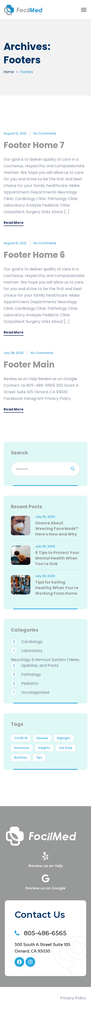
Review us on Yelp (45, 865)
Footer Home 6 (34, 255)
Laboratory (28, 650)
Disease (42, 738)
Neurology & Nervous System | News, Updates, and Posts (45, 662)
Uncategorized (31, 692)
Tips (39, 757)
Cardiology (28, 641)
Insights (44, 748)
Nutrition (20, 757)
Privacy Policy (73, 998)
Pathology (27, 674)
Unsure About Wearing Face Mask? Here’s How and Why (56, 528)
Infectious (21, 748)
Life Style (65, 748)
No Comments (44, 133)
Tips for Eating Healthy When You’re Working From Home (56, 587)
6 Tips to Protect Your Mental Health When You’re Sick (57, 558)
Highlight (63, 738)
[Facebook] (19, 962)
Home (9, 71)
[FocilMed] (23, 9)
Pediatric (26, 683)
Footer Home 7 (34, 145)
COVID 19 (20, 738)
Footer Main (29, 364)
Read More (14, 223)
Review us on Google (45, 888)
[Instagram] (30, 962)
